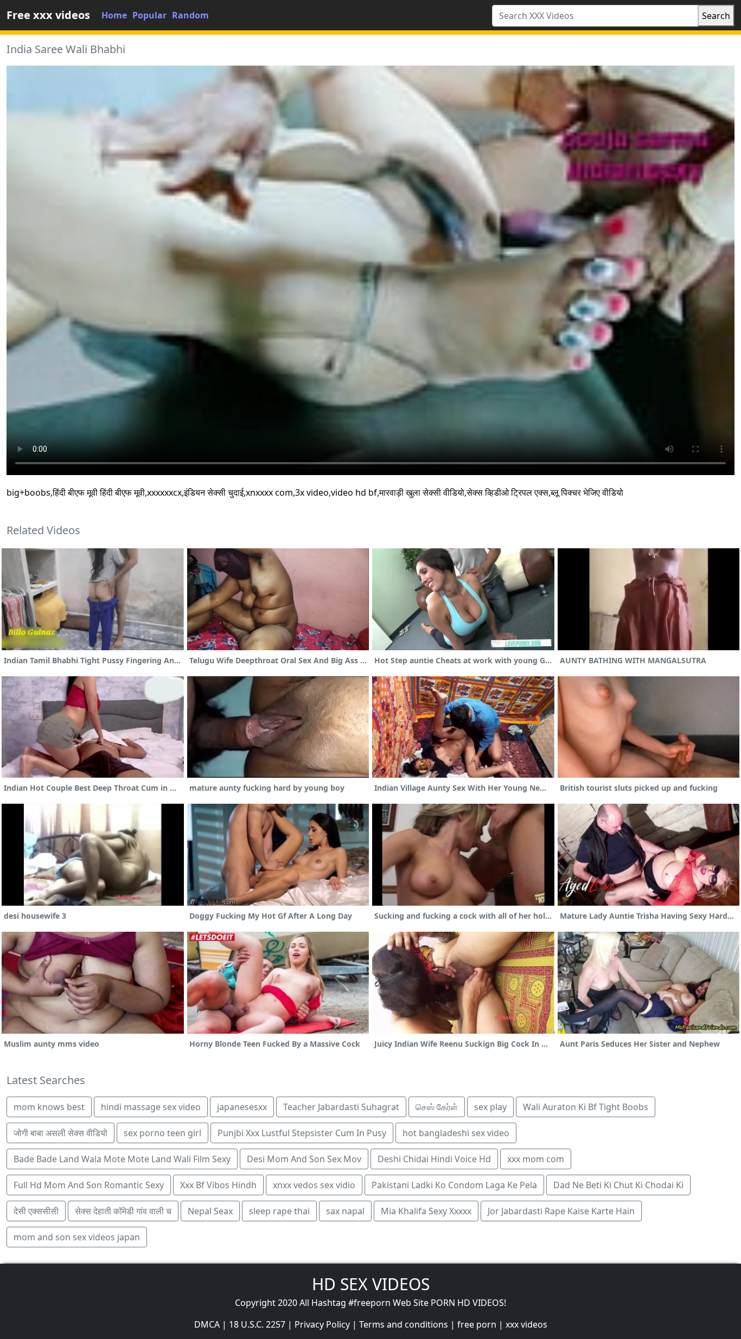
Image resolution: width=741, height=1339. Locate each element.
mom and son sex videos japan (77, 1237)
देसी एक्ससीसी (36, 1211)
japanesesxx (242, 1107)
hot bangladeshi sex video (456, 1133)
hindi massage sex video (151, 1107)
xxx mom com (535, 1159)
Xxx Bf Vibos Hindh (218, 1185)
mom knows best (49, 1107)
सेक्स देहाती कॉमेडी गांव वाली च (123, 1211)
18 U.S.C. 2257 (257, 1324)
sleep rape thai (279, 1211)
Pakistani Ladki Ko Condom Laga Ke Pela (454, 1185)
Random (190, 15)
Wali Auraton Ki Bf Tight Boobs (585, 1107)
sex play (490, 1107)
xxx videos (526, 1324)
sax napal (345, 1211)
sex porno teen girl (162, 1133)
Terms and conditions (403, 1324)
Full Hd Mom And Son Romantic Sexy (89, 1185)
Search (716, 16)
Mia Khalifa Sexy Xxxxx (426, 1211)
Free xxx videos (48, 15)
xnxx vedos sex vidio (314, 1185)
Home (114, 15)
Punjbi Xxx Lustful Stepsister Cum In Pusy (302, 1133)
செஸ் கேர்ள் (437, 1107)
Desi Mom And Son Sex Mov (304, 1159)
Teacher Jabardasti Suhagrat (341, 1107)
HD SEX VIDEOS (371, 1284)
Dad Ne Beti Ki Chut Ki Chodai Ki (618, 1185)
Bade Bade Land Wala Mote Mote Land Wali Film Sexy (122, 1159)
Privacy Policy (322, 1324)
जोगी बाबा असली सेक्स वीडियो (60, 1133)
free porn (476, 1324)
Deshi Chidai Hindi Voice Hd (434, 1159)
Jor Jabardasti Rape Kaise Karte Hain (561, 1211)
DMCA (207, 1324)
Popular (149, 15)
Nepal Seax (210, 1211)
